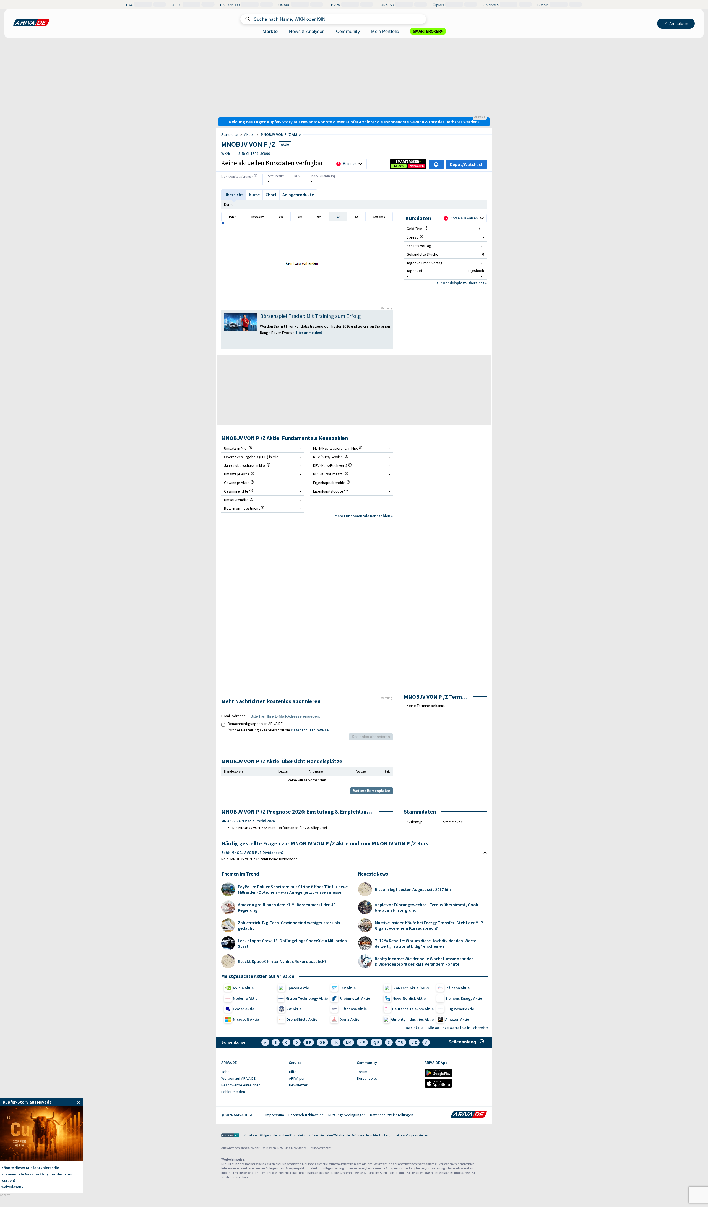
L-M (348, 1042)
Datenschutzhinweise (310, 729)
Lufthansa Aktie (353, 1008)
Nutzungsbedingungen (347, 1114)
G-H (322, 1042)
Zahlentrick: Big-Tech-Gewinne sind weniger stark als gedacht (289, 925)
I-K (336, 1042)
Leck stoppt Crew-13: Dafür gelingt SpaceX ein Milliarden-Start (293, 943)
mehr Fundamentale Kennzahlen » (363, 515)
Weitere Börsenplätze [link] (371, 790)
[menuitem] (252, 1072)
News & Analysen (307, 31)
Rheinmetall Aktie (354, 998)
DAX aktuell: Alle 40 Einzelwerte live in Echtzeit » (447, 1027)
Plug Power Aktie (459, 1008)
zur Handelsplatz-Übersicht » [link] (461, 282)
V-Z (414, 1042)
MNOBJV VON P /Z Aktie (281, 134)
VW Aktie (294, 1008)
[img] (255, 176)
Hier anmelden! (309, 332)
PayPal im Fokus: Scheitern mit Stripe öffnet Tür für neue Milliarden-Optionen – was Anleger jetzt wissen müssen (293, 889)
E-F (308, 1042)
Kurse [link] (254, 194)
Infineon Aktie (457, 987)
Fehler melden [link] (233, 1091)
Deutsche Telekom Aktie (413, 1008)
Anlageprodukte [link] (298, 194)
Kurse (229, 204)
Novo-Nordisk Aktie (409, 998)
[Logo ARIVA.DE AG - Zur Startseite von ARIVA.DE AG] (230, 1135)
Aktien (249, 134)
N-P (362, 1042)
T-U (400, 1042)
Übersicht (233, 194)
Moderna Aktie (245, 998)
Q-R (376, 1042)
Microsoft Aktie (246, 1019)
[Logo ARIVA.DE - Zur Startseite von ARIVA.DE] (469, 1115)
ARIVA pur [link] (297, 1078)
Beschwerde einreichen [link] (241, 1084)
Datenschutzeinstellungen (391, 1114)
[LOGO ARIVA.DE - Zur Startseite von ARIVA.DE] (31, 22)
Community (348, 31)
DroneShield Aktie (302, 1019)
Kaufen (399, 165)
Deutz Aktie (349, 1019)
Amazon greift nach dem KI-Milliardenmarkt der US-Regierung (287, 907)
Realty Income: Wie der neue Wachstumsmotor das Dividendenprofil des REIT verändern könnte (424, 961)
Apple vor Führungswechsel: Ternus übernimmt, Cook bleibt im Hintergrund (426, 907)
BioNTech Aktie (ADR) (410, 987)
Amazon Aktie (457, 1019)
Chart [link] (271, 194)
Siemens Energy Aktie (463, 998)
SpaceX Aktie (298, 987)
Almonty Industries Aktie (412, 1019)
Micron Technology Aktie (306, 998)
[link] (399, 166)
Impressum (275, 1114)
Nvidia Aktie (243, 987)
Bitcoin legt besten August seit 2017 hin (413, 889)
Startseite (229, 134)
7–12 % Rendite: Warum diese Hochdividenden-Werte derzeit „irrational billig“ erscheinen (425, 943)
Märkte (270, 31)
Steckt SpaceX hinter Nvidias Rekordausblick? (282, 961)
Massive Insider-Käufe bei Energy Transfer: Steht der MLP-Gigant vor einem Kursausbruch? (430, 925)
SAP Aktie (347, 987)
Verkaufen (417, 165)
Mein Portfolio (385, 31)
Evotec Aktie (243, 1008)
